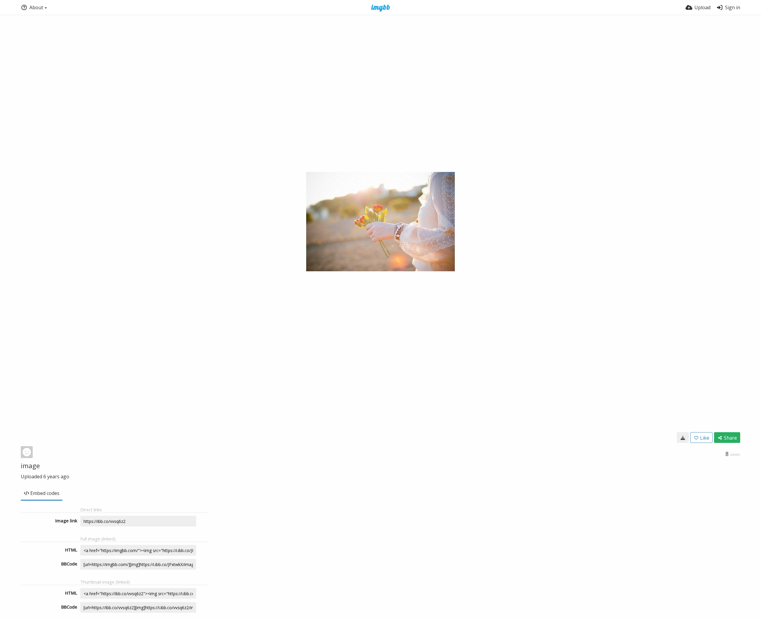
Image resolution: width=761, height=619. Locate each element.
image (30, 465)
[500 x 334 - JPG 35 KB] (683, 437)
